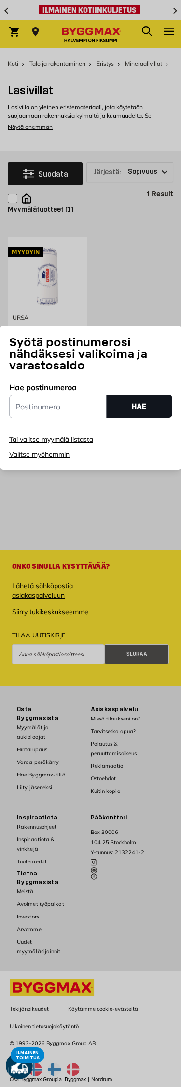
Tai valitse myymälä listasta (51, 439)
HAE (139, 406)
